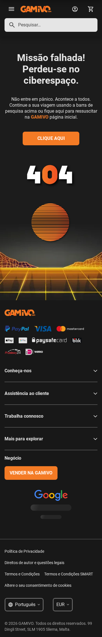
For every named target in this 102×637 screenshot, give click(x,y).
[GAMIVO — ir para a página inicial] (35, 9)
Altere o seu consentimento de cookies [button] (38, 585)
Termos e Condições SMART (68, 574)
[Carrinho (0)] (90, 9)
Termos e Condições (22, 574)
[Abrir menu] (11, 9)
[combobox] (51, 25)
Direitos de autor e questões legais (34, 562)
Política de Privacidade (24, 551)
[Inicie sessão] (75, 9)
